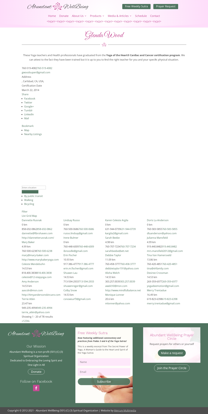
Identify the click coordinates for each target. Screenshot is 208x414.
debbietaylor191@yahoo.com (122, 268)
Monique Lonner (114, 294)
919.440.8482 (169, 246)
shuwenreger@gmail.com (78, 286)
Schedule (141, 16)
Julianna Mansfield (157, 237)
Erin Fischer (70, 255)
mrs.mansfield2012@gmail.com (165, 251)
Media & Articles (118, 16)
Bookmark (27, 126)
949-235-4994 (44, 308)
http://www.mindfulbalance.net (123, 290)
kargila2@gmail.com (116, 233)
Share (25, 94)
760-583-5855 (169, 229)
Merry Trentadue (156, 290)
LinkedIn (29, 114)
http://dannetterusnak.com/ (38, 237)
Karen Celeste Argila (116, 220)
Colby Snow (70, 290)
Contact (155, 16)
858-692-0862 (44, 229)
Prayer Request (165, 6)
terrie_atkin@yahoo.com (36, 312)
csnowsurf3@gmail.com (77, 299)
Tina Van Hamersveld (159, 255)
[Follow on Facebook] (36, 388)
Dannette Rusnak (32, 220)
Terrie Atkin (28, 299)
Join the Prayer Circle (171, 368)
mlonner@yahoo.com (117, 303)
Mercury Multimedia (125, 410)
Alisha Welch (112, 273)
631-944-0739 (128, 229)
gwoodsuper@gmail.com (36, 72)
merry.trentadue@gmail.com (163, 303)
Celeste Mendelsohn (33, 264)
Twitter (28, 102)
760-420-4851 (169, 264)
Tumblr (28, 110)
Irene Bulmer (70, 237)
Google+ (29, 106)
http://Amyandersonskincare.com (41, 294)
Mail (26, 118)
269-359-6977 (169, 281)
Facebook (29, 98)
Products (95, 16)
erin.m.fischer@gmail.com (78, 268)
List (24, 215)
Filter (25, 211)
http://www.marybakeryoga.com (40, 259)
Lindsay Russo (71, 220)
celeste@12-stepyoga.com (37, 277)
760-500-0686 (86, 229)
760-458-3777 (128, 264)
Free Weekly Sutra (136, 6)
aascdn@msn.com (32, 290)
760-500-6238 (44, 251)
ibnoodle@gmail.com (75, 251)
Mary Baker (28, 242)
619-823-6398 (169, 299)
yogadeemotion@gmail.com (163, 286)
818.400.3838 (44, 273)
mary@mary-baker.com (35, 255)
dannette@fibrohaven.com (37, 233)
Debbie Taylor (113, 255)
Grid (28, 215)
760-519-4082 (44, 68)
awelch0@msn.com (116, 286)
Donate (64, 16)
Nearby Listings (33, 134)
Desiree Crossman (157, 273)
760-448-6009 (86, 246)
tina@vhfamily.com (158, 268)
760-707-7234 (128, 246)
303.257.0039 (127, 281)
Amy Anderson (30, 281)
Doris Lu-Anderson (158, 220)
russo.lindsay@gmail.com (78, 233)
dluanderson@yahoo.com (162, 233)
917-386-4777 (86, 264)
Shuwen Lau (70, 273)
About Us (78, 16)
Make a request (172, 353)
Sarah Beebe (112, 237)
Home (52, 16)
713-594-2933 (86, 281)
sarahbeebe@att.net (117, 251)
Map (26, 130)
